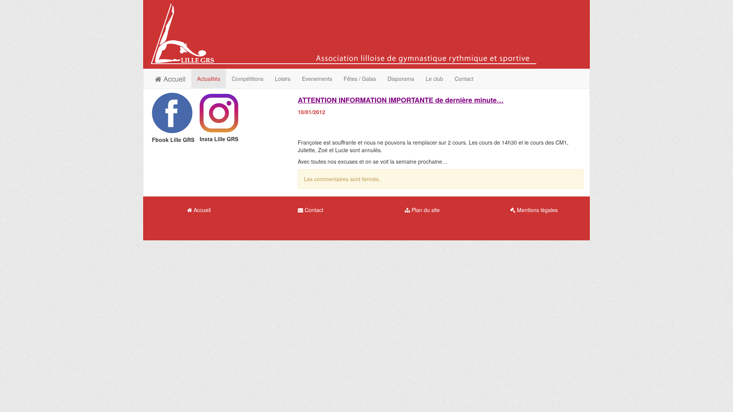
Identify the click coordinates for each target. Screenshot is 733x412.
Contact (464, 78)
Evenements (317, 78)
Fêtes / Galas (360, 78)
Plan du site (425, 210)
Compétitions (247, 78)
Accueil (173, 79)
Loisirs (283, 78)
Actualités (208, 78)
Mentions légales (536, 210)
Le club (434, 78)
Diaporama (400, 78)
